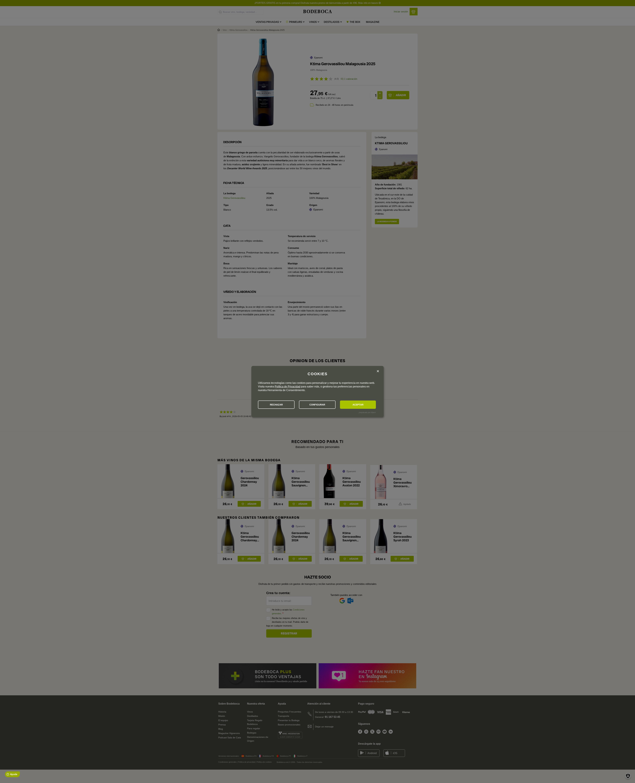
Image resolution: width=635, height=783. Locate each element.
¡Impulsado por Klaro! (367, 412)
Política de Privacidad (287, 386)
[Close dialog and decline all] (377, 371)
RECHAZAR (276, 404)
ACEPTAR (358, 404)
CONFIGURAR (317, 404)
